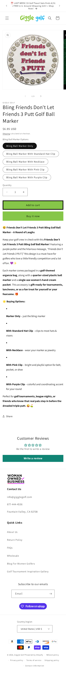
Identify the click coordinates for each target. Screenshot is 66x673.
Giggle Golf (19, 655)
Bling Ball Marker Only (19, 145)
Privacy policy (16, 660)
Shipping (6, 133)
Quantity (7, 185)
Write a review (33, 458)
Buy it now (33, 216)
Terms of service (33, 660)
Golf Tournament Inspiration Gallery (28, 571)
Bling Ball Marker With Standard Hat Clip (30, 153)
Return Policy (14, 539)
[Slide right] (41, 96)
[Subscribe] (50, 594)
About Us (12, 532)
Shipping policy (52, 660)
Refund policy (52, 655)
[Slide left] (25, 96)
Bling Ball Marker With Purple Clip (26, 177)
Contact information (34, 665)
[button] (7, 18)
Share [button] (9, 416)
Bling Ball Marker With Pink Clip (25, 169)
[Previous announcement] (6, 6)
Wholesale (13, 555)
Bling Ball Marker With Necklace (25, 161)
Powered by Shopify (34, 655)
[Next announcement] (59, 6)
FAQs (9, 547)
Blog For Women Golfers (21, 563)
